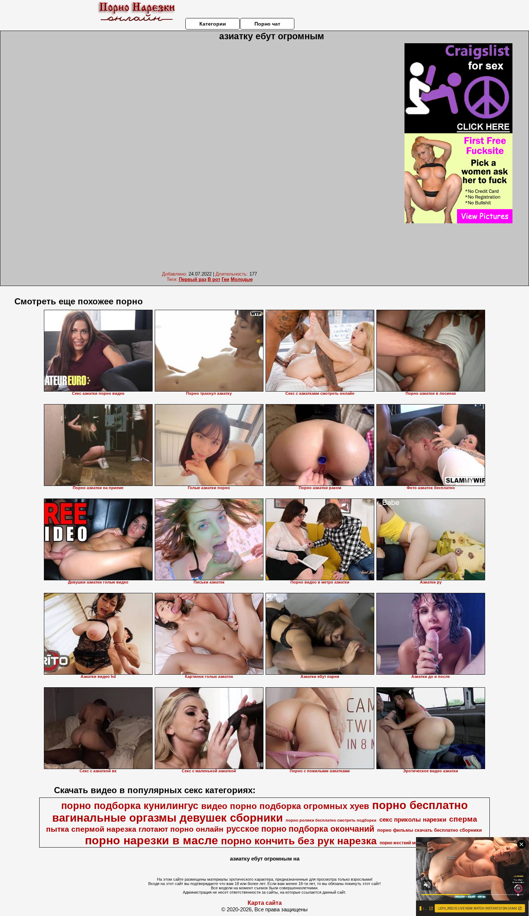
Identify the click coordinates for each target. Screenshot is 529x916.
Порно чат (267, 24)
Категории (212, 24)
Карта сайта (265, 903)
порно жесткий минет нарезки (411, 842)
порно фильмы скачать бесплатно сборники (429, 830)
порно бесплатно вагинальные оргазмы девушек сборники (260, 811)
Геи (225, 279)
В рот (214, 279)
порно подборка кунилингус (129, 805)
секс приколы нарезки (412, 819)
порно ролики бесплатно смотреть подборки (331, 820)
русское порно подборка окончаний (300, 829)
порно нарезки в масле (151, 840)
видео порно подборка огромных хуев (285, 806)
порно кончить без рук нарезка (299, 840)
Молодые (242, 279)
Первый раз (192, 279)
